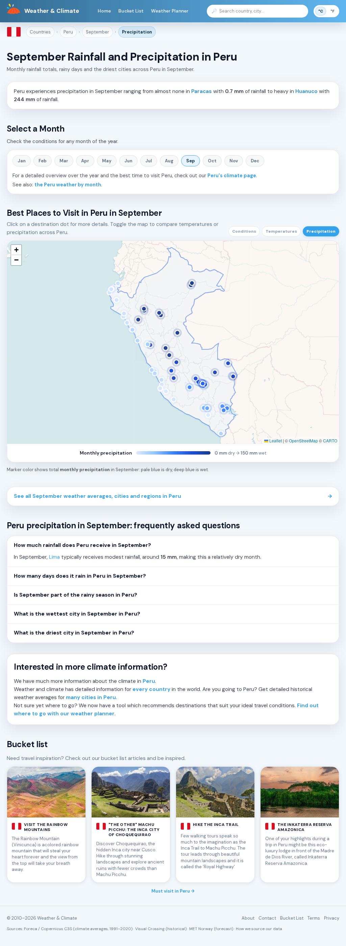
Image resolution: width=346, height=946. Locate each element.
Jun (128, 161)
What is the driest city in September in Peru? (74, 632)
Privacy (331, 918)
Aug (169, 161)
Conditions (244, 231)
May (107, 161)
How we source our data (259, 928)
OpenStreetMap (303, 440)
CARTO (330, 440)
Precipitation (137, 32)
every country (151, 689)
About (248, 918)
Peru (68, 32)
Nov (233, 161)
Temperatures (281, 231)
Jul (148, 161)
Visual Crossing (150, 928)
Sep (190, 161)
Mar (63, 161)
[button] (16, 250)
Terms (313, 918)
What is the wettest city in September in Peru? (77, 613)
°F (332, 11)
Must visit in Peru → (173, 891)
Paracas (201, 91)
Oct (212, 161)
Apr (85, 161)
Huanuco (306, 91)
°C (320, 11)
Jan (22, 161)
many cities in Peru (91, 697)
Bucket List (131, 11)
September (97, 32)
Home (104, 11)
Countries (40, 32)
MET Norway (201, 928)
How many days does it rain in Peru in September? (80, 576)
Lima (54, 557)
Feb (43, 161)
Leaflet (275, 440)
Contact (267, 918)
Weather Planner (170, 11)
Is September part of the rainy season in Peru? (75, 595)
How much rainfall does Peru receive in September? (82, 545)
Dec (255, 161)
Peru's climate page (231, 175)
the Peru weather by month (67, 185)
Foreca (30, 928)
